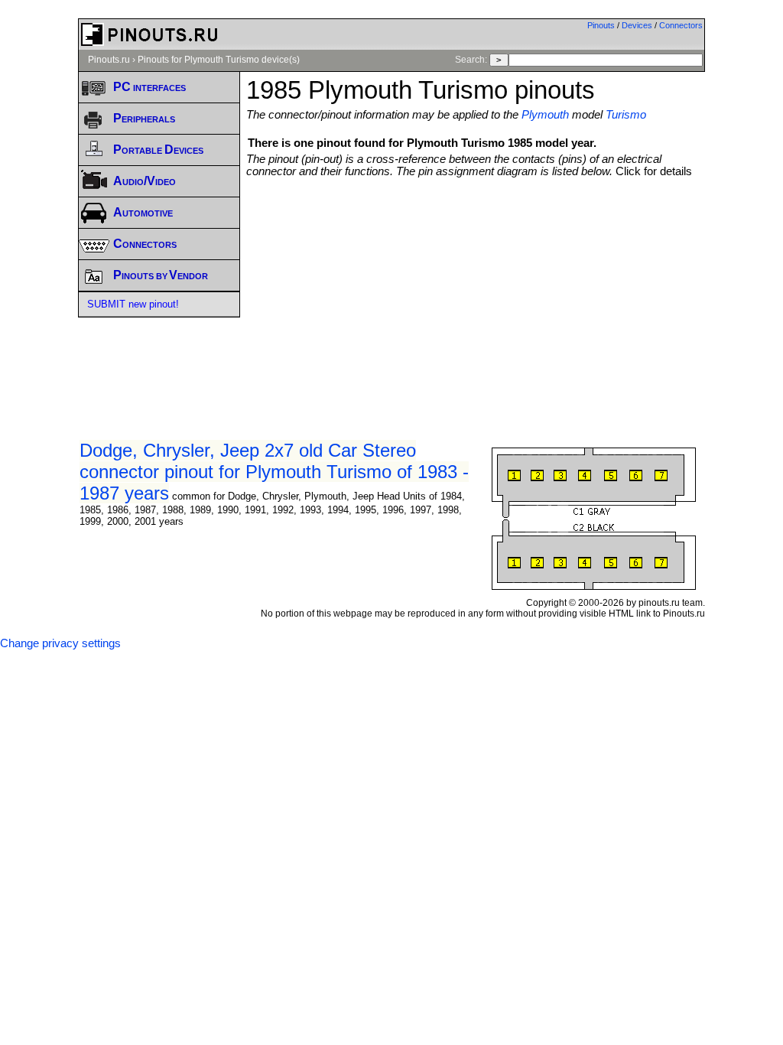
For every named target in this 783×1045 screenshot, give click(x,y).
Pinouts (601, 25)
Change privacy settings (60, 643)
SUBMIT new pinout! (133, 304)
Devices (637, 25)
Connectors (681, 25)
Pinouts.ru (109, 59)
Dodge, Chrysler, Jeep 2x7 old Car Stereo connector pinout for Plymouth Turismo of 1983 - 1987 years (274, 471)
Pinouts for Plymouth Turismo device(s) (219, 59)
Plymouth (545, 115)
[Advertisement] (514, 292)
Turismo (626, 115)
